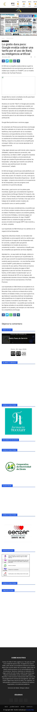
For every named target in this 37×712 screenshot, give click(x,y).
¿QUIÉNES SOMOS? (14, 706)
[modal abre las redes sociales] (18, 61)
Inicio (3, 38)
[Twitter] (26, 700)
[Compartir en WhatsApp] (10, 61)
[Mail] (21, 700)
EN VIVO (23, 706)
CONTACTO (29, 706)
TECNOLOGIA (9, 38)
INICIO (6, 706)
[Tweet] (7, 61)
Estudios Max (30, 710)
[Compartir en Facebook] (3, 61)
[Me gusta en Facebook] (14, 61)
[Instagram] (16, 700)
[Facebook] (11, 700)
